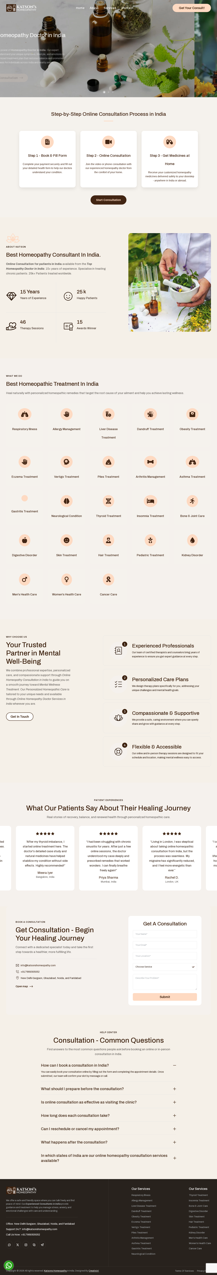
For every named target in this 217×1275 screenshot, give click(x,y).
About (94, 8)
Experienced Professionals (163, 646)
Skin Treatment (197, 1216)
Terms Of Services (184, 1271)
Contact (127, 8)
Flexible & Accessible (157, 747)
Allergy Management (142, 1200)
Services (110, 8)
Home (80, 8)
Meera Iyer (45, 872)
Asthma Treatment (141, 1243)
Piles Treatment (140, 1232)
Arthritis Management (143, 1238)
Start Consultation (108, 200)
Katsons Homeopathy (55, 1271)
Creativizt (94, 1271)
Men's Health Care (198, 1238)
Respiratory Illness (141, 1195)
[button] (104, 92)
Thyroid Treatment (198, 1195)
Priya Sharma (108, 877)
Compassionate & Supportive (165, 713)
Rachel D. (172, 877)
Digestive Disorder (198, 1211)
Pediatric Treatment (199, 1227)
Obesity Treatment (141, 1216)
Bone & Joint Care (198, 1206)
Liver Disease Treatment (144, 1206)
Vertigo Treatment (141, 1227)
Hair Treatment (196, 1222)
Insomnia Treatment (199, 1200)
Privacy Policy (204, 1271)
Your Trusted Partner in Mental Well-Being (33, 653)
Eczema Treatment (141, 1222)
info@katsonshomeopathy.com (38, 965)
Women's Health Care (200, 1243)
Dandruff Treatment (142, 1211)
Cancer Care (195, 1248)
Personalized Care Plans (160, 679)
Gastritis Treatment (142, 1248)
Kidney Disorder (197, 1232)
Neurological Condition (143, 1254)
